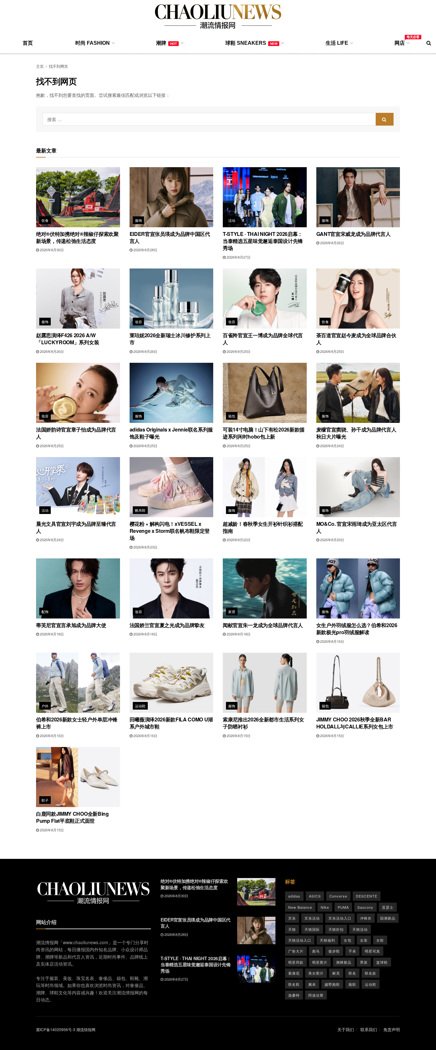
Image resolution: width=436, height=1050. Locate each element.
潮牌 (166, 43)
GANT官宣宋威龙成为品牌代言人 (353, 233)
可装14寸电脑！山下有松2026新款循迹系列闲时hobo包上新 (263, 433)
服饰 (138, 220)
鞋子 (45, 800)
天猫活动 (360, 929)
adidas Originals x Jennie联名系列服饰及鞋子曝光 (171, 433)
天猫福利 (327, 940)
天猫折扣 (336, 929)
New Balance (300, 907)
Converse (338, 895)
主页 (40, 66)
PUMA (343, 907)
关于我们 (345, 1029)
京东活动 (312, 918)
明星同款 (296, 962)
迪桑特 (294, 995)
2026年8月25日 (238, 351)
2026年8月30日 (51, 249)
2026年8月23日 (144, 546)
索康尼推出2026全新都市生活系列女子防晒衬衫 (263, 723)
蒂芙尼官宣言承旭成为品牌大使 (71, 625)
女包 (347, 940)
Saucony (365, 907)
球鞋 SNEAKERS (251, 43)
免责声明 (391, 1029)
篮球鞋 (382, 962)
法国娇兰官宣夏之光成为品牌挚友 (167, 625)
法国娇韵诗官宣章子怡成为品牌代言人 (76, 433)
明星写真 (372, 950)
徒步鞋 (334, 950)
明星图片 (319, 962)
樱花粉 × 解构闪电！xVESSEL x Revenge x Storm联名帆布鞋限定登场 (170, 531)
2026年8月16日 (331, 641)
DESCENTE (366, 895)
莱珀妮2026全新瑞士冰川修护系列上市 (170, 338)
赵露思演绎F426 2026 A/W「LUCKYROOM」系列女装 (67, 338)
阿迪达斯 (316, 995)
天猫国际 (312, 929)
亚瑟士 (388, 907)
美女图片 (316, 973)
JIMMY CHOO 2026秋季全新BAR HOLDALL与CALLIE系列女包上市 (355, 723)
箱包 (232, 415)
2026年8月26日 (331, 242)
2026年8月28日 (144, 249)
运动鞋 (140, 705)
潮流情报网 (85, 1029)
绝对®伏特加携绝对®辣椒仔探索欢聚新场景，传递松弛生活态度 (77, 237)
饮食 (45, 220)
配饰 (45, 611)
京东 (292, 918)
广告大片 (296, 950)
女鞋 (380, 940)
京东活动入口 (339, 918)
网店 (402, 42)
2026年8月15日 (238, 735)
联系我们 (368, 1029)
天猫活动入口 (299, 940)
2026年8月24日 (331, 445)
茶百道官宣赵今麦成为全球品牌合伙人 (356, 338)
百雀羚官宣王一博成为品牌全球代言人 (263, 338)
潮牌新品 (343, 962)
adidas (294, 895)
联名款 (370, 973)
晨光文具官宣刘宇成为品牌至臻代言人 (76, 527)
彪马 (316, 950)
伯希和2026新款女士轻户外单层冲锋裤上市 (76, 723)
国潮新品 (387, 918)
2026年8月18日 (51, 633)
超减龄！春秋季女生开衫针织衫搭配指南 (263, 527)
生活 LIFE (337, 43)
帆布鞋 (140, 510)
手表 (352, 950)
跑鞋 (352, 984)
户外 (45, 705)
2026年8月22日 (238, 539)
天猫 (292, 929)
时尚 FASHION (92, 43)
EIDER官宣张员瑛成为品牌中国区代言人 (170, 237)
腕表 (312, 984)
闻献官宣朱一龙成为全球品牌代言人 (263, 625)
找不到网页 (58, 66)
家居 (232, 611)
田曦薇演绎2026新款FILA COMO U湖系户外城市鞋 (171, 723)
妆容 (138, 321)
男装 (364, 962)
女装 (364, 940)
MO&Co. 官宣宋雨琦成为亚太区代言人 (356, 527)
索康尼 (294, 973)
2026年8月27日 (238, 257)
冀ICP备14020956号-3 (55, 1029)
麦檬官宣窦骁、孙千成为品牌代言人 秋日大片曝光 (356, 433)
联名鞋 (294, 984)
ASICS (315, 895)
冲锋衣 (366, 918)
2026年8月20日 (331, 539)
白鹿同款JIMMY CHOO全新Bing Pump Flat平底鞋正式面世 (72, 817)
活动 (232, 220)
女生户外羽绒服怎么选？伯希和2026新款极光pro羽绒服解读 (356, 628)
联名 (352, 973)
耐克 (336, 973)
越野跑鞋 (332, 984)
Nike (325, 907)
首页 (28, 43)
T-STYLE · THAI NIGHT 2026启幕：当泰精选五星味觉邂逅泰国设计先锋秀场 (263, 241)
